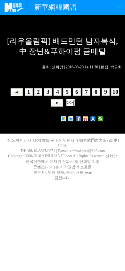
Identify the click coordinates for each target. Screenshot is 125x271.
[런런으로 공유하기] (93, 118)
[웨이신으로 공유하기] (100, 118)
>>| (70, 102)
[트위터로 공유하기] (71, 118)
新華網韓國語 (55, 7)
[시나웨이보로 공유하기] (85, 118)
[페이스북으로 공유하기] (78, 118)
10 (115, 92)
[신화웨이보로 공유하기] (63, 118)
